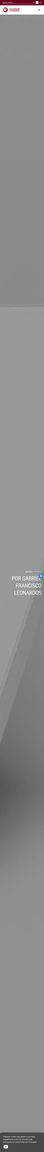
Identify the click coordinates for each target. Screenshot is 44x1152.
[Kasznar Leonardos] (11, 10)
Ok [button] (6, 1147)
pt (37, 2)
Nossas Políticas (8, 2)
